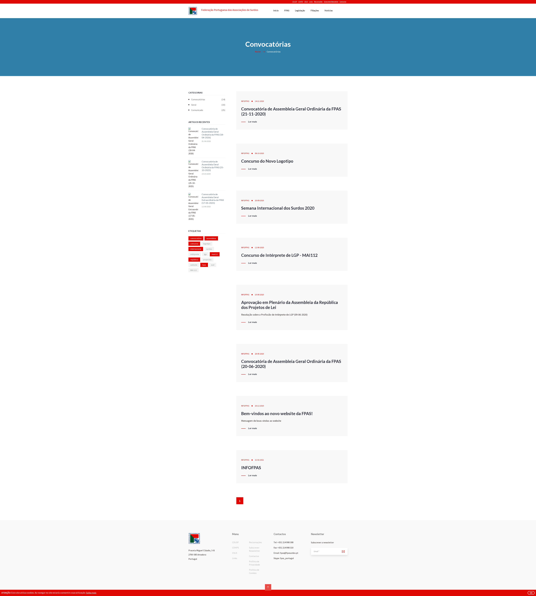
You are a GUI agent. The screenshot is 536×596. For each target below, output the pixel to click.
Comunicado (208, 110)
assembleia (211, 238)
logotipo (206, 243)
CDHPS (300, 2)
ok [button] (531, 592)
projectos (207, 259)
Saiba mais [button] (91, 592)
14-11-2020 (259, 101)
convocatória (195, 238)
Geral (208, 104)
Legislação (300, 10)
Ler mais (252, 121)
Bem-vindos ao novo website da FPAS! (277, 413)
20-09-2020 (259, 200)
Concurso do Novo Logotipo (267, 160)
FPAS (286, 10)
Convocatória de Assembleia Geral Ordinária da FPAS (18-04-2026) (213, 133)
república (194, 259)
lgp (205, 254)
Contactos (343, 2)
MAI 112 (193, 270)
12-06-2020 (259, 247)
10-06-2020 (259, 294)
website (193, 265)
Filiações (315, 10)
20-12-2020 (259, 405)
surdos (209, 249)
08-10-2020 (259, 153)
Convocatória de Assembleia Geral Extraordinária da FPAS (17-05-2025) (213, 198)
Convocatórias (208, 99)
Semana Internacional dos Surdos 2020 (277, 207)
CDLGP (294, 2)
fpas (204, 265)
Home (258, 51)
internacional (195, 249)
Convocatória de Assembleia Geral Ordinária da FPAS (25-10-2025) (213, 165)
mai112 (215, 254)
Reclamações (318, 2)
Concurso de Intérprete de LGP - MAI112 (279, 255)
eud (212, 265)
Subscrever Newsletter (331, 2)
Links (311, 2)
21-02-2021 (259, 460)
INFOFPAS (245, 101)
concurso (194, 243)
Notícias (329, 10)
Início (276, 10)
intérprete (194, 254)
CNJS (306, 2)
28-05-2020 (259, 353)
